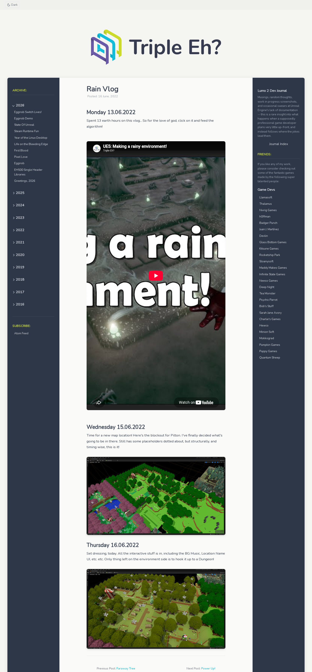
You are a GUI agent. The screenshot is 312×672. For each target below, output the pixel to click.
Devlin (263, 236)
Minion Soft (266, 332)
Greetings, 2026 (24, 181)
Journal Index (278, 144)
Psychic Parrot (268, 300)
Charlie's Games (270, 319)
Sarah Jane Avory (270, 313)
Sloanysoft (266, 261)
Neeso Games (268, 281)
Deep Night (266, 287)
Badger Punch (268, 223)
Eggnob (19, 163)
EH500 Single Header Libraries (28, 172)
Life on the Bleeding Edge (31, 144)
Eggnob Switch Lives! (28, 112)
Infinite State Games (272, 274)
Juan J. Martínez (269, 229)
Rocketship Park (269, 255)
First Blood (21, 150)
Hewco (263, 325)
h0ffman (264, 217)
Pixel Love (21, 157)
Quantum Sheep (269, 358)
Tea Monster (267, 293)
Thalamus (265, 204)
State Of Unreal (24, 125)
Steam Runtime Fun (26, 131)
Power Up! (208, 668)
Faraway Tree (126, 668)
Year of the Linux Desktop (30, 138)
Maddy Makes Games (273, 268)
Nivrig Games (268, 210)
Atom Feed (21, 333)
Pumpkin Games (269, 345)
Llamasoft (265, 197)
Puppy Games (268, 351)
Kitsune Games (269, 249)
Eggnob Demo (23, 118)
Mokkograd (266, 338)
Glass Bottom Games (273, 242)
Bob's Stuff (266, 306)
